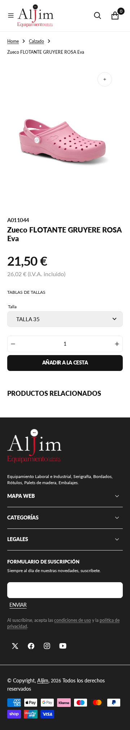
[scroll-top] (117, 717)
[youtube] (63, 646)
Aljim (42, 680)
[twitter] (15, 646)
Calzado (36, 41)
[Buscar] (97, 15)
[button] (10, 15)
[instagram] (47, 646)
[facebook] (31, 646)
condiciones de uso (72, 620)
